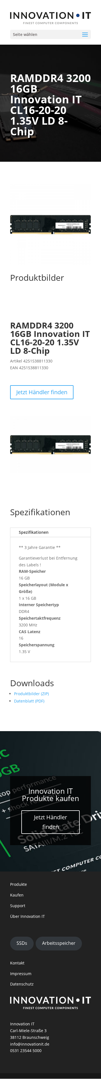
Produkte (18, 884)
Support (17, 905)
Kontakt (17, 963)
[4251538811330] (50, 472)
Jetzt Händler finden (41, 392)
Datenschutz (22, 984)
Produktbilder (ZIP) (31, 693)
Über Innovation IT (27, 916)
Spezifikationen (34, 532)
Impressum (20, 973)
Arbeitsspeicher (58, 943)
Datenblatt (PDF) (29, 701)
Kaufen (17, 895)
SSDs (22, 943)
